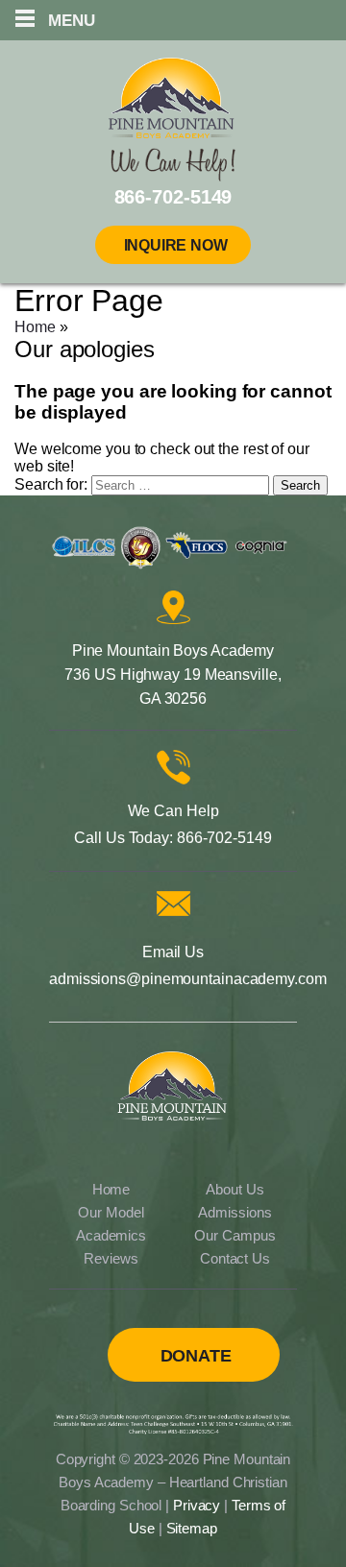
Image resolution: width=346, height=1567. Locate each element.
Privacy (196, 1505)
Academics (111, 1235)
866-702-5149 (224, 838)
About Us (234, 1189)
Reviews (110, 1258)
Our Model (110, 1212)
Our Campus (234, 1235)
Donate (196, 1355)
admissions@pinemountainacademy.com (188, 979)
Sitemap (191, 1528)
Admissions (234, 1212)
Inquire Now (176, 245)
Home (35, 327)
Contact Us (235, 1258)
